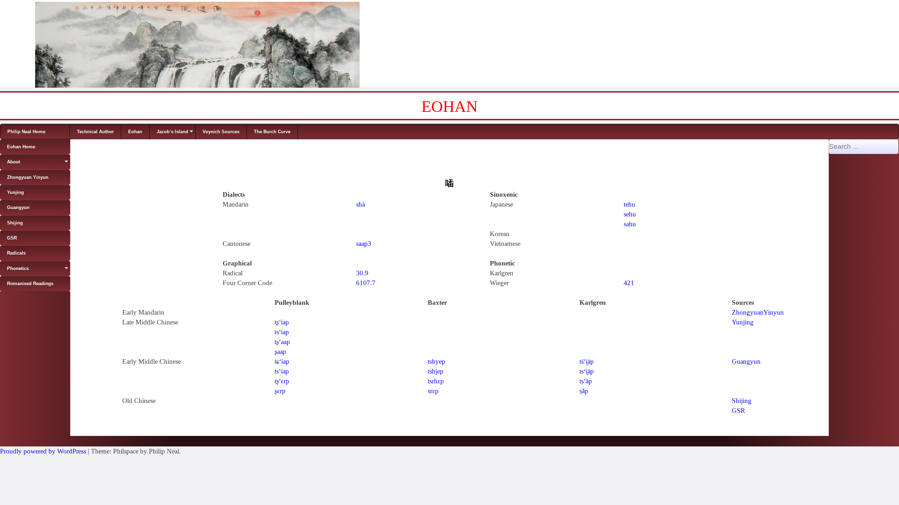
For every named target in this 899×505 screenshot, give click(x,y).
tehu (629, 204)
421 (629, 283)
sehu (630, 214)
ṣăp (583, 391)
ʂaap (280, 351)
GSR (738, 410)
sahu (630, 224)
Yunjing (743, 322)
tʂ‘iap (282, 322)
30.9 (362, 273)
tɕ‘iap (282, 361)
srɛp (433, 391)
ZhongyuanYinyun (758, 312)
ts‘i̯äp (586, 371)
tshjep (436, 371)
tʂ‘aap (282, 341)
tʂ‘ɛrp (282, 381)
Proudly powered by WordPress (43, 451)
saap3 (363, 243)
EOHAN (449, 106)
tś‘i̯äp (586, 361)
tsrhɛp (436, 381)
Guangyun (746, 361)
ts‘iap (282, 332)
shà (360, 204)
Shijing (742, 400)
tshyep (436, 361)
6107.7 (365, 283)
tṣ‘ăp (585, 381)
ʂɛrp (280, 391)
